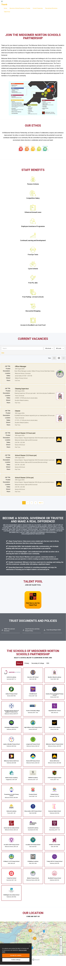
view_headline (63, 358)
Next (40, 502)
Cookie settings (15, 959)
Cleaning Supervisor (22, 389)
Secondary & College (37, 663)
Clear (2, 352)
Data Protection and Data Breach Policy (32, 629)
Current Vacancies (38, 8)
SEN (47, 663)
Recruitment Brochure (51, 8)
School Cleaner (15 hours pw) (25, 433)
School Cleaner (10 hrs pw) (24, 477)
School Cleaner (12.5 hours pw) (26, 455)
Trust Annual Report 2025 (53, 630)
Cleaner (17, 411)
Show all (19, 663)
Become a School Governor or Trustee (20, 8)
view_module (54, 358)
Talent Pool (7, 11)
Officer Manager (20, 366)
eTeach (33, 959)
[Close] (29, 946)
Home (5, 8)
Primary (26, 663)
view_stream (58, 358)
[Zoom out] (61, 952)
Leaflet (48, 955)
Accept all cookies (15, 955)
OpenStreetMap (55, 955)
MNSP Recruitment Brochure (9, 629)
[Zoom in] (61, 937)
